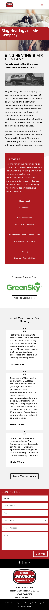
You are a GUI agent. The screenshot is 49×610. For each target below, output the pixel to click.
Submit (40, 553)
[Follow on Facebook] (19, 563)
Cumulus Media (25, 606)
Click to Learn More (24, 298)
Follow (27, 563)
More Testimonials (24, 476)
